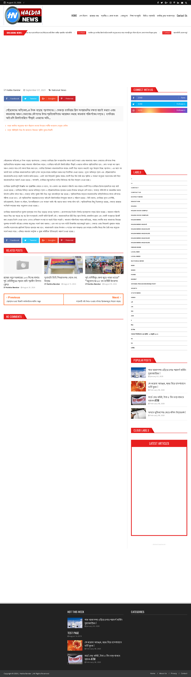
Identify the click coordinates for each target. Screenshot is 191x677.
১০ (131, 183)
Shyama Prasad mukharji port (143, 284)
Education (135, 201)
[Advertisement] (95, 60)
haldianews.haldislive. (140, 243)
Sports (134, 288)
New (132, 265)
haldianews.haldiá (139, 224)
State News (136, 293)
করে (132, 311)
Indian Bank (136, 247)
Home (152, 673)
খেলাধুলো (124, 15)
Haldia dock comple (139, 211)
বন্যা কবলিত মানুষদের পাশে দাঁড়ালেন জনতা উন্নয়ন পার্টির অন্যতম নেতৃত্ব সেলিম (37, 125)
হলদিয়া (132, 348)
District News (137, 197)
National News (59, 90)
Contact (69, 32)
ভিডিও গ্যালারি (149, 15)
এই (132, 302)
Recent (134, 279)
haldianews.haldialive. (140, 233)
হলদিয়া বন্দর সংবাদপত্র (165, 15)
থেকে (132, 316)
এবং (132, 307)
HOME (74, 15)
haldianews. (136, 220)
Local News (135, 256)
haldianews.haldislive (140, 238)
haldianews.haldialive (140, 229)
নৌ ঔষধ (133, 330)
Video (133, 297)
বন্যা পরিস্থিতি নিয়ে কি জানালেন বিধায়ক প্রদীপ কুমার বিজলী (30, 129)
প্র (131, 339)
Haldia (134, 206)
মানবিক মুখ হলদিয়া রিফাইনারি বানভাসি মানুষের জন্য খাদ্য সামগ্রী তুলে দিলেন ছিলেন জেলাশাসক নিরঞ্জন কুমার (110, 32)
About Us (163, 673)
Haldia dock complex (139, 215)
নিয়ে (132, 325)
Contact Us (182, 15)
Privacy (174, 673)
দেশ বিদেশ (83, 15)
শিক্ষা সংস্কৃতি (135, 15)
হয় (131, 343)
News (133, 270)
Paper (133, 274)
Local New (135, 252)
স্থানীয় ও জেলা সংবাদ (109, 15)
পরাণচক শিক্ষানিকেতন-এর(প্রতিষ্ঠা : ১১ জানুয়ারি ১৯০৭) (144, 334)
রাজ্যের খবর (94, 15)
